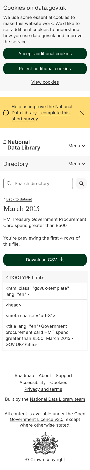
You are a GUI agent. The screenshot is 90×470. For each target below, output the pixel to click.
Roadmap (24, 375)
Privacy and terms (43, 389)
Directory (15, 164)
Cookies (58, 382)
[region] (45, 311)
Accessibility (32, 382)
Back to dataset (19, 199)
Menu (74, 145)
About (45, 375)
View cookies (45, 82)
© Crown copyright (45, 459)
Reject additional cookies (45, 68)
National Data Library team (57, 399)
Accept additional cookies (45, 53)
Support (64, 375)
